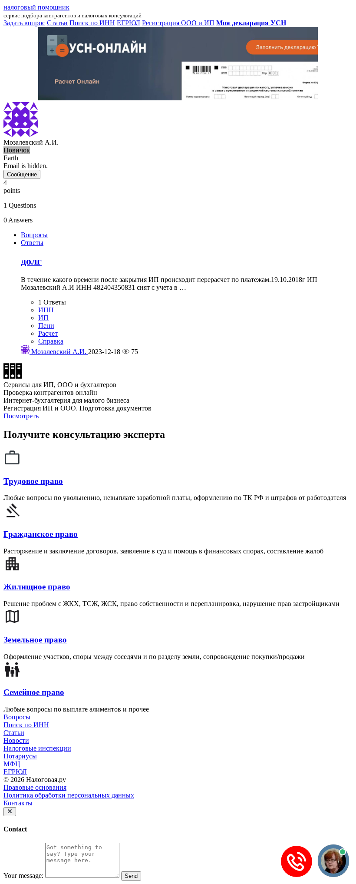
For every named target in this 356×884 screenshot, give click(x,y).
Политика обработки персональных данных (68, 795)
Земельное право (35, 639)
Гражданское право (40, 534)
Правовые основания (34, 787)
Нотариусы (20, 756)
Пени (46, 325)
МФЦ (11, 764)
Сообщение (22, 174)
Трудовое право (33, 481)
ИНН (46, 310)
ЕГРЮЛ (15, 771)
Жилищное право (36, 586)
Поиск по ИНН (26, 724)
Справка (50, 341)
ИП (43, 317)
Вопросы (34, 234)
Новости (16, 740)
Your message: (23, 875)
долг (31, 261)
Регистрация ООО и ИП (178, 22)
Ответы (32, 242)
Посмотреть (21, 416)
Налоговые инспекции (37, 748)
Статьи (13, 732)
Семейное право (33, 692)
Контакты (18, 803)
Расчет (48, 333)
